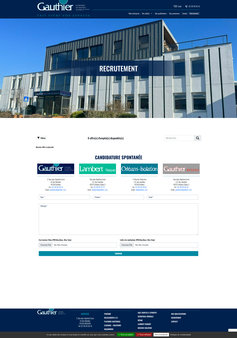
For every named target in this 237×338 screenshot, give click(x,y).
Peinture (107, 313)
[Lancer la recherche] (197, 138)
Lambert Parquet (144, 324)
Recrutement (194, 13)
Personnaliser (161, 334)
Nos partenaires (174, 13)
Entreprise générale (145, 316)
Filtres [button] (42, 138)
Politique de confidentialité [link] (180, 335)
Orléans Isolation (145, 328)
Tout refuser (145, 334)
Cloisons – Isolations (112, 325)
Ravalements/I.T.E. (111, 317)
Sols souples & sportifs (147, 312)
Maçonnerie (108, 329)
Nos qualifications (161, 13)
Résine (140, 320)
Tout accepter (126, 334)
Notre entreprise (134, 13)
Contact (184, 13)
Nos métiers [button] (146, 13)
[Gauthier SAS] (63, 16)
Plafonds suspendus (112, 321)
